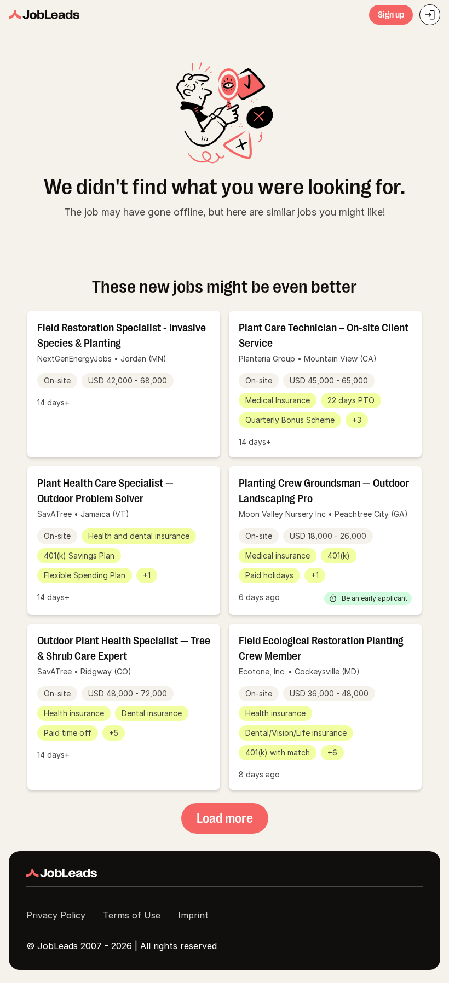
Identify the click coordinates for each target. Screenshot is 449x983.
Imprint (193, 915)
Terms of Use (131, 915)
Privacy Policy (55, 915)
